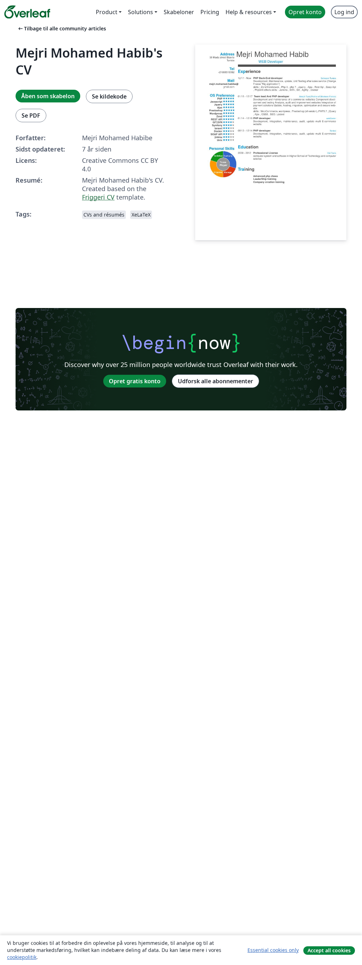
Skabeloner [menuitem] (179, 12)
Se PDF (31, 115)
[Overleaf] (27, 12)
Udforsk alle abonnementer (215, 381)
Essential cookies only (273, 950)
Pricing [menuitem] (209, 12)
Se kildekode (109, 96)
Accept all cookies (329, 950)
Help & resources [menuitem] (249, 12)
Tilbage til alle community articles (61, 28)
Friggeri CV (98, 197)
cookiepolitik (21, 957)
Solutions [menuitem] (140, 12)
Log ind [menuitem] (344, 12)
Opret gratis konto (134, 381)
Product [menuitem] (106, 12)
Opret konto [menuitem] (305, 12)
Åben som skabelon (48, 96)
